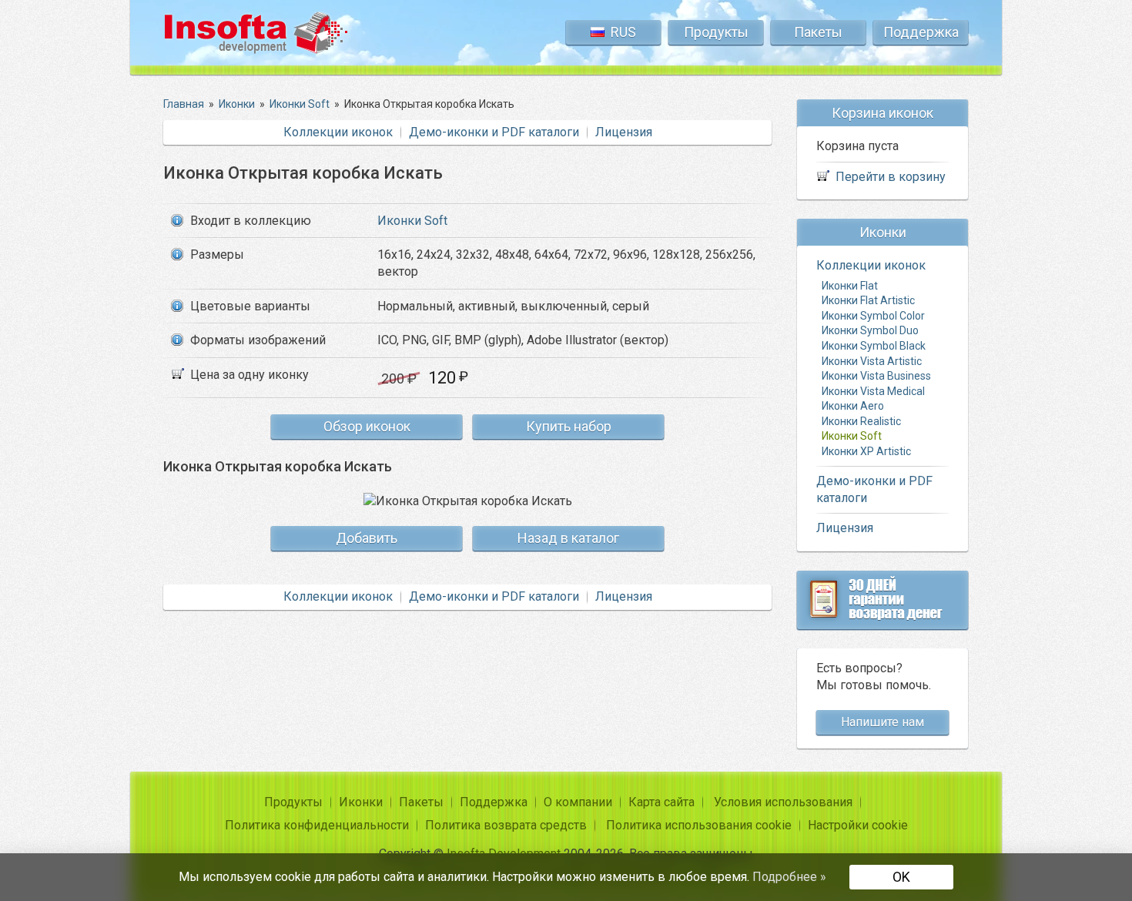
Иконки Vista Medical (873, 391)
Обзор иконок (366, 426)
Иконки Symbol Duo (870, 330)
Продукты (716, 32)
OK (901, 877)
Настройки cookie (858, 825)
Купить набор (568, 426)
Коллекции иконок (338, 132)
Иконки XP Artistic (866, 451)
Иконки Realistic (861, 421)
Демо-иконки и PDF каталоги (494, 132)
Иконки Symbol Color (873, 316)
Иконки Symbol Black (874, 346)
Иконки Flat (850, 286)
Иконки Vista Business (876, 376)
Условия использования (783, 802)
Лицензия (623, 132)
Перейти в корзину (891, 176)
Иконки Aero (853, 406)
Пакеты (818, 32)
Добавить (366, 538)
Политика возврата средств (506, 825)
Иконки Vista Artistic (872, 361)
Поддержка (921, 32)
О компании (578, 802)
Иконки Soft (412, 220)
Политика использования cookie (699, 825)
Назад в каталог (568, 538)
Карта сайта (661, 802)
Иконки (361, 802)
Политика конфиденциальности (317, 825)
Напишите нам (882, 722)
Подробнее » (789, 876)
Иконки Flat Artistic (868, 300)
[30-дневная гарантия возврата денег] (882, 600)
